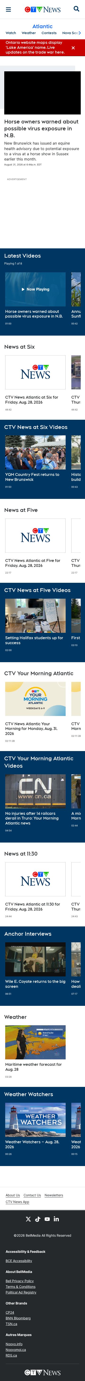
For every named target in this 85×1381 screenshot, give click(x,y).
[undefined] (35, 298)
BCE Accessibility (19, 1261)
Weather (29, 33)
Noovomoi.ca (16, 1350)
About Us (13, 1195)
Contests (49, 33)
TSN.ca (11, 1324)
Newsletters (54, 1195)
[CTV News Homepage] (42, 9)
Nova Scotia (72, 33)
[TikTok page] (38, 1219)
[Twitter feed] (28, 1219)
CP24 (10, 1312)
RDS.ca (11, 1355)
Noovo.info (14, 1344)
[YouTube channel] (47, 1219)
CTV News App (17, 1202)
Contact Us (32, 1195)
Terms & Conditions (20, 1287)
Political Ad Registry (21, 1292)
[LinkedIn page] (57, 1219)
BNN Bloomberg (18, 1318)
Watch (11, 33)
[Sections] (8, 9)
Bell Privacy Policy (20, 1281)
